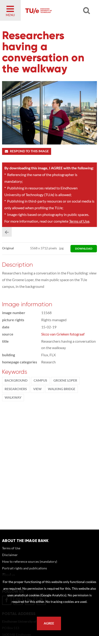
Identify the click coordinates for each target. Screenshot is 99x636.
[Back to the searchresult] (7, 232)
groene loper (65, 380)
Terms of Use (79, 221)
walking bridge (61, 389)
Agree (49, 623)
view (37, 389)
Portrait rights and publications (24, 568)
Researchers (16, 389)
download (83, 248)
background (16, 380)
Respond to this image (29, 151)
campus (40, 380)
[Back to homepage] (55, 10)
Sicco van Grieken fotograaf (62, 334)
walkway (13, 397)
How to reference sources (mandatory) (29, 561)
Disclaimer (10, 555)
